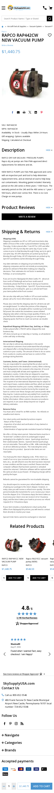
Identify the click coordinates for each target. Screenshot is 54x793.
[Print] (24, 112)
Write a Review (7, 45)
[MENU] (3, 8)
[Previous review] (5, 654)
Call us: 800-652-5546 (16, 695)
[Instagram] (16, 723)
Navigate (12, 735)
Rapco (4, 31)
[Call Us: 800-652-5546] (45, 8)
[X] (29, 112)
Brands (10, 750)
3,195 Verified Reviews (27, 618)
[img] (27, 613)
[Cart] (51, 8)
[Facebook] (12, 112)
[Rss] (22, 723)
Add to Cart (41, 786)
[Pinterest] (41, 112)
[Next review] (50, 654)
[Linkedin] (35, 112)
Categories (13, 742)
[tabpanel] (13, 558)
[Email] (18, 112)
